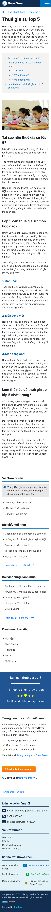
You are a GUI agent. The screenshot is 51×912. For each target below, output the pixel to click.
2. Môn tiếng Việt (20, 75)
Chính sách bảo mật (12, 845)
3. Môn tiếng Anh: (20, 79)
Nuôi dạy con (12, 661)
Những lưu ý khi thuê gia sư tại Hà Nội (25, 539)
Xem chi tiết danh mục (18, 617)
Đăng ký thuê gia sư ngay (19, 769)
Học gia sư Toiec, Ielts (17, 556)
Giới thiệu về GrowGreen (18, 502)
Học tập (9, 638)
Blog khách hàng (16, 12)
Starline (18, 907)
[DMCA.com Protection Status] (9, 901)
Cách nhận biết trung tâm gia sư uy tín (25, 533)
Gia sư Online (12, 608)
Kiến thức (10, 649)
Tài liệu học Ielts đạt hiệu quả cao (23, 550)
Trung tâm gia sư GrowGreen (32, 755)
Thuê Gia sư (34, 12)
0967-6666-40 (27, 777)
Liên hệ (6, 841)
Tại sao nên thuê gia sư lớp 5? (24, 58)
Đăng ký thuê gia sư (15, 513)
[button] (45, 3)
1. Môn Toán (17, 70)
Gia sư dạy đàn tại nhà (17, 545)
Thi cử (8, 655)
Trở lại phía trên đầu (13, 791)
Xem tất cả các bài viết (18, 565)
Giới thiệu (7, 837)
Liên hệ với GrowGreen (17, 508)
